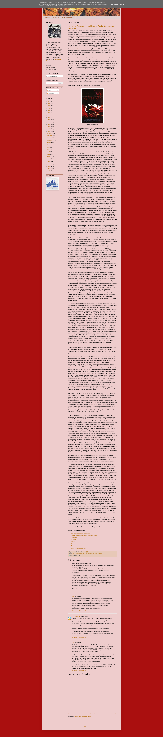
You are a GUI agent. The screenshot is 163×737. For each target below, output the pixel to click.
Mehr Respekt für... (80, 553)
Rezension (88, 553)
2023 (49, 105)
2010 (49, 164)
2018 (49, 117)
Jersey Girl (74, 537)
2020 (49, 112)
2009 (49, 166)
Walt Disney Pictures (96, 553)
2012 (49, 131)
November (50, 135)
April (48, 152)
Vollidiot (73, 541)
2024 (49, 103)
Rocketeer (74, 546)
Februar (49, 156)
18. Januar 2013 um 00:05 (79, 637)
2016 (49, 122)
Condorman (80, 49)
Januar (49, 158)
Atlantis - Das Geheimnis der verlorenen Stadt (84, 535)
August (49, 142)
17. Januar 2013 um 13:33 (79, 611)
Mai (48, 149)
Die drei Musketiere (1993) (78, 548)
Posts (49, 90)
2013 (49, 129)
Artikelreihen (55, 17)
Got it (122, 4)
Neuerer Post (71, 714)
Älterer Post (114, 714)
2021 (49, 110)
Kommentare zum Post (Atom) (82, 716)
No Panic (73, 539)
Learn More (114, 4)
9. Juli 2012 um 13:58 (77, 591)
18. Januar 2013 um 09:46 (79, 670)
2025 (49, 101)
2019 (49, 115)
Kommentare (51, 93)
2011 (49, 161)
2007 (49, 171)
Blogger (85, 726)
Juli (48, 145)
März (48, 154)
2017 (49, 119)
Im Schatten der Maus (68, 17)
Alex (73, 596)
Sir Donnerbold (76, 616)
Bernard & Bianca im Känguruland (80, 533)
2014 (49, 126)
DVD (74, 553)
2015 (49, 124)
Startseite (47, 17)
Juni (48, 147)
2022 (49, 108)
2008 (49, 168)
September (50, 140)
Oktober (49, 138)
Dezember (50, 133)
